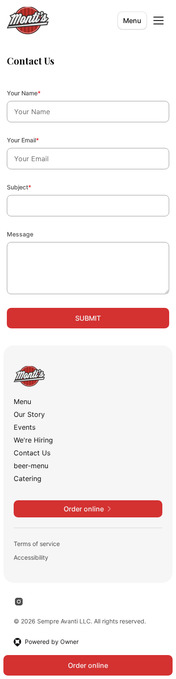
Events (24, 427)
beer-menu (31, 465)
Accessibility (31, 557)
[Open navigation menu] (158, 20)
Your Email (34, 140)
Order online (88, 665)
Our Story (29, 414)
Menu (132, 20)
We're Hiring (33, 440)
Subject (30, 187)
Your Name (35, 93)
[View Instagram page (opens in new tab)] (19, 601)
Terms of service (37, 543)
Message (20, 234)
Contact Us (32, 453)
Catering (27, 478)
